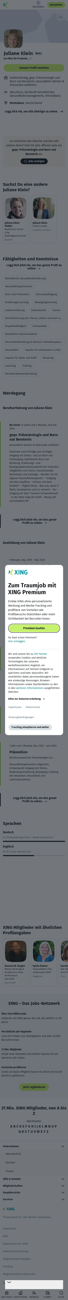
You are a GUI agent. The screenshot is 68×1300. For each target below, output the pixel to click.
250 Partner (40, 654)
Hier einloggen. (17, 641)
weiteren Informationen (30, 688)
